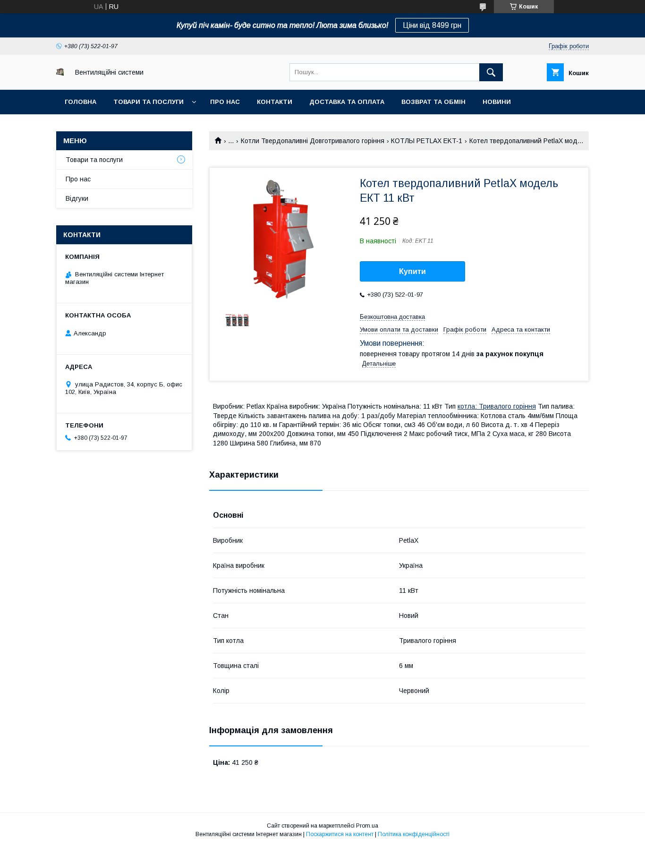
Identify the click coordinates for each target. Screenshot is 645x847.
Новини (497, 101)
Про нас (225, 101)
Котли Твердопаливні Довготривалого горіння (312, 141)
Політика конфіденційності (414, 834)
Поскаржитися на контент (339, 834)
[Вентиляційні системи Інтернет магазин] (60, 73)
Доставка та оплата (346, 101)
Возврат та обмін (433, 101)
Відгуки (77, 198)
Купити (412, 271)
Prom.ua (367, 825)
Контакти (274, 101)
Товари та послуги (148, 101)
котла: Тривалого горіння (497, 406)
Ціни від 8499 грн (432, 25)
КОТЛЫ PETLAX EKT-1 (426, 141)
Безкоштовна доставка (392, 316)
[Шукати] (491, 72)
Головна (80, 101)
